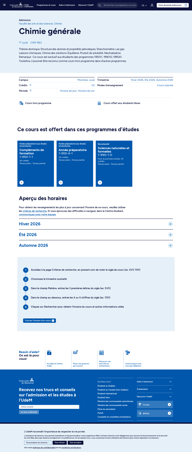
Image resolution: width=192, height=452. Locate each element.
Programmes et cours (46, 5)
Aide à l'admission (67, 5)
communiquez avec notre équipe (37, 214)
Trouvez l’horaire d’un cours (38, 320)
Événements (142, 389)
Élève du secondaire (106, 409)
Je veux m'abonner (29, 412)
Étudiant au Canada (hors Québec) (113, 390)
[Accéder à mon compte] (152, 5)
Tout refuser (60, 442)
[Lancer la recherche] (99, 5)
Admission (25, 20)
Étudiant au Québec (106, 386)
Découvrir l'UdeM (86, 5)
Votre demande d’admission (170, 5)
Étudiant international (107, 393)
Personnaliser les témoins (38, 443)
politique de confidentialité (44, 448)
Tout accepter (75, 442)
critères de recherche (34, 211)
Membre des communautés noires (112, 405)
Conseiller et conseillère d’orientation (114, 417)
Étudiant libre (104, 397)
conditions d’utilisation (71, 448)
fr (143, 5)
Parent (100, 413)
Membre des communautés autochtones (115, 401)
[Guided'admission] (56, 380)
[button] (4, 5)
